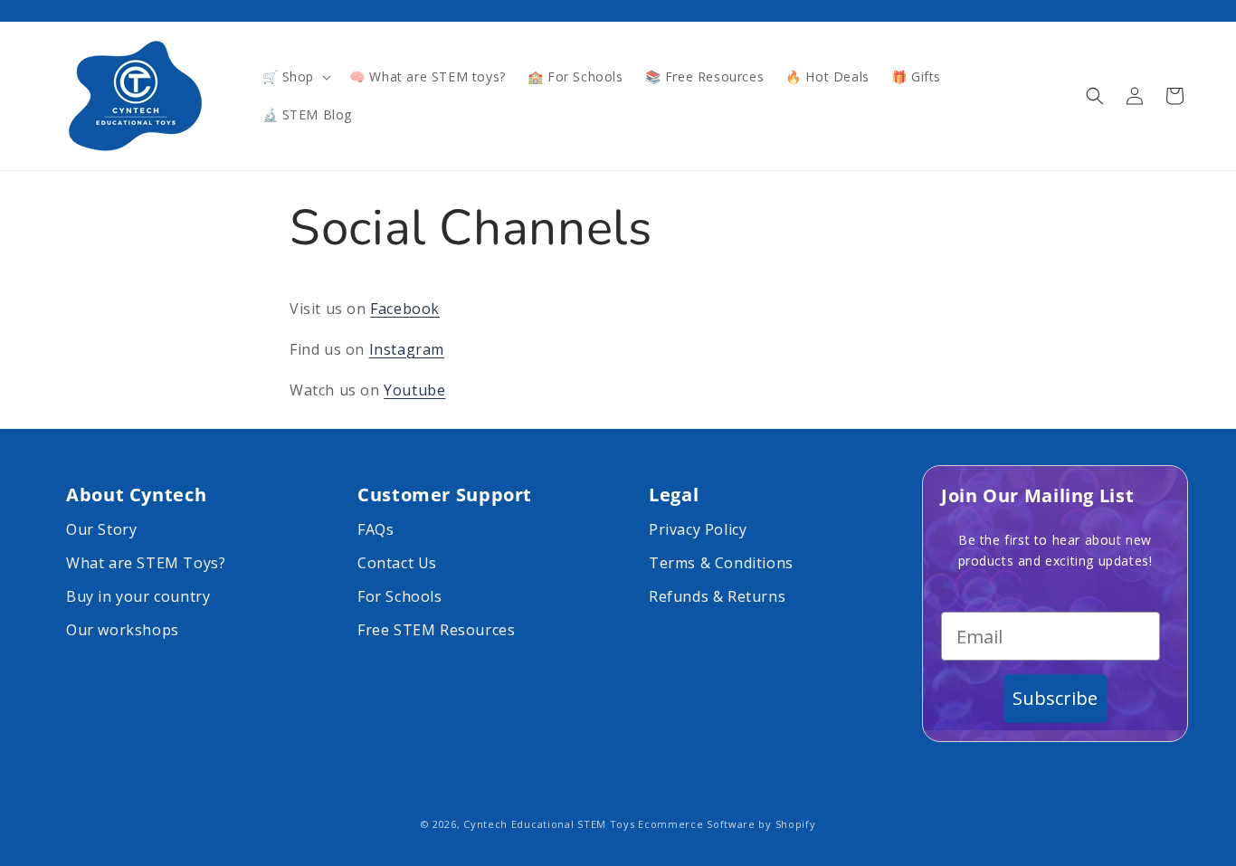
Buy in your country (138, 596)
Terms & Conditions (721, 563)
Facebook (405, 309)
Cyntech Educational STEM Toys (548, 824)
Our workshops (122, 630)
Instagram (406, 349)
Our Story (101, 529)
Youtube (414, 390)
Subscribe (1055, 698)
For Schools (399, 596)
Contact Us (397, 563)
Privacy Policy (697, 529)
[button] (295, 77)
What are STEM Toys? (145, 563)
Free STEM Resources (436, 630)
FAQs (375, 529)
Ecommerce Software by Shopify (726, 824)
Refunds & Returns (717, 596)
